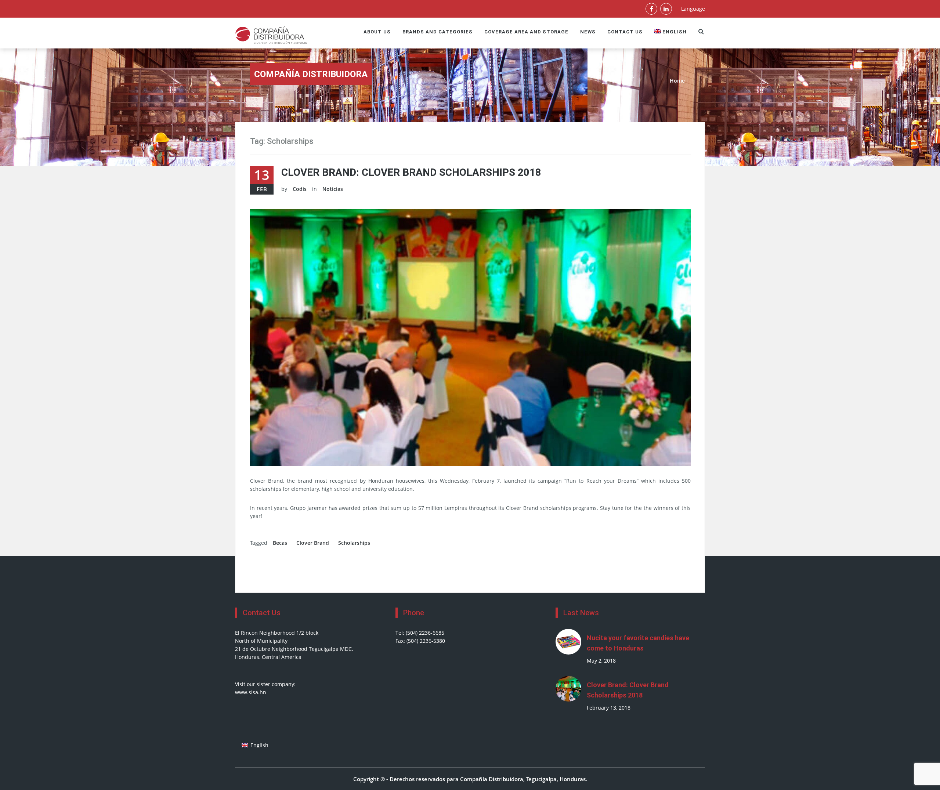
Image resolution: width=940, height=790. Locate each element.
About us (377, 32)
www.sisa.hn (250, 692)
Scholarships (354, 542)
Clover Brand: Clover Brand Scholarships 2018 (411, 172)
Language (693, 8)
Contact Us (625, 32)
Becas (280, 542)
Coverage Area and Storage (526, 32)
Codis (300, 188)
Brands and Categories (437, 32)
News (588, 32)
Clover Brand (312, 542)
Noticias (332, 188)
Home (677, 80)
